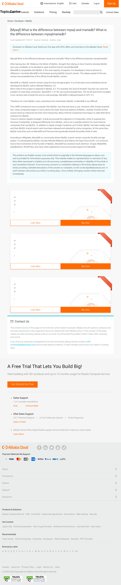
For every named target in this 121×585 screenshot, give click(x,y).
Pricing (53, 12)
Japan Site (7, 526)
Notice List (48, 567)
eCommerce (69, 514)
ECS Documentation (22, 526)
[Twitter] (51, 447)
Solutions (39, 12)
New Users (96, 526)
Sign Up (111, 3)
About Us (15, 567)
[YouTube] (57, 447)
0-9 (76, 551)
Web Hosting (82, 514)
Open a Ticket (19, 422)
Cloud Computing (23, 539)
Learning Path (82, 526)
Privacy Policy (28, 567)
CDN (28, 514)
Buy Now (86, 223)
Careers (5, 567)
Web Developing (62, 539)
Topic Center (8, 539)
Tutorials (75, 539)
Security (93, 514)
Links (57, 567)
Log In (97, 3)
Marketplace (68, 12)
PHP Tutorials (86, 539)
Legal (38, 567)
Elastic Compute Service (13, 514)
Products (24, 12)
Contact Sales (112, 12)
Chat (15, 406)
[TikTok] (64, 447)
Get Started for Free (22, 384)
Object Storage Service (52, 514)
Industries (37, 539)
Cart (74, 3)
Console (85, 3)
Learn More (35, 223)
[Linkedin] (45, 447)
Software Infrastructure (64, 526)
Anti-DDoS (35, 514)
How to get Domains (42, 526)
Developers (48, 539)
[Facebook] (39, 447)
